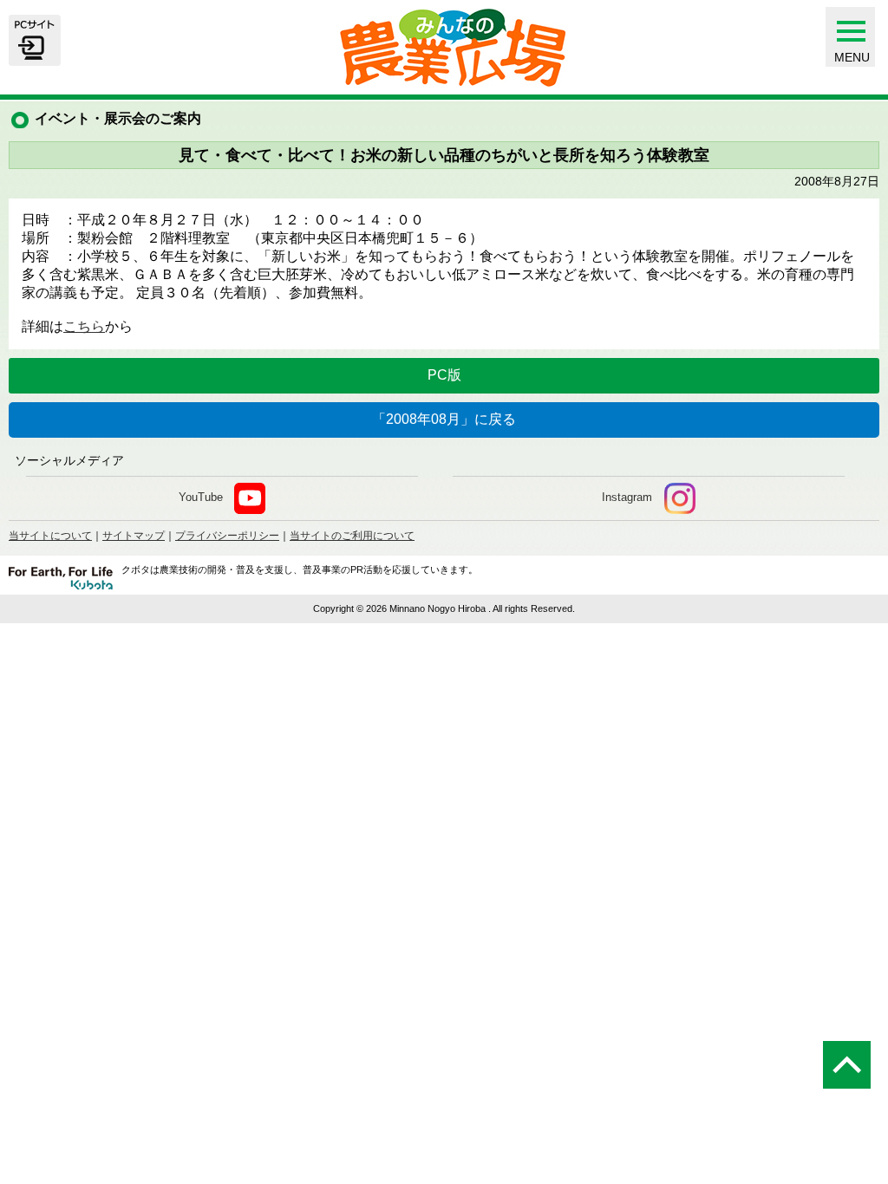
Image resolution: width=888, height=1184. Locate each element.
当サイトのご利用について (352, 535)
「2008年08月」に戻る (444, 419)
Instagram (627, 497)
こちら (84, 326)
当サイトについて (50, 535)
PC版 (444, 375)
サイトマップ (133, 535)
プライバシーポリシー (227, 535)
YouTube (201, 497)
